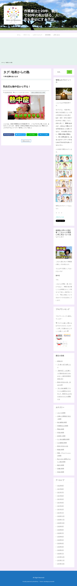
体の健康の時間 (62, 422)
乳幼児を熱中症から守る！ (17, 86)
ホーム (18, 35)
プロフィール (26, 35)
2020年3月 (60, 547)
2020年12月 (60, 516)
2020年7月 (60, 533)
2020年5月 (60, 540)
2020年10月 (60, 523)
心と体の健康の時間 (63, 439)
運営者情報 (47, 35)
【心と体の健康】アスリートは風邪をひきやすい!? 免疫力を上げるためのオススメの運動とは (64, 393)
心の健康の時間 (62, 443)
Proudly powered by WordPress (30, 581)
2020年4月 (60, 543)
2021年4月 (60, 502)
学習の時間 (60, 432)
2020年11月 (60, 519)
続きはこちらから (27, 141)
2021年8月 (60, 489)
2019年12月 (60, 557)
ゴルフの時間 (61, 413)
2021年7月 (60, 492)
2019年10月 (60, 564)
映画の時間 (60, 449)
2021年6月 (60, 496)
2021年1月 (60, 513)
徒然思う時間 (61, 436)
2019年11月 (60, 560)
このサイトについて (37, 35)
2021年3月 (60, 506)
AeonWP (52, 581)
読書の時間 (60, 468)
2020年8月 (60, 530)
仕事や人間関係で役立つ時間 (38, 92)
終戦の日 (60, 361)
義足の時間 (60, 465)
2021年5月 (60, 499)
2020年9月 (60, 526)
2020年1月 (60, 553)
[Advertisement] (38, 48)
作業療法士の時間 (62, 426)
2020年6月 (60, 536)
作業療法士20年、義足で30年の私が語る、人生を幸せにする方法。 (41, 15)
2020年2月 (60, 550)
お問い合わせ (56, 35)
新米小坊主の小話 (62, 446)
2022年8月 (60, 486)
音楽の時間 (60, 472)
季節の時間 (60, 429)
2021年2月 (60, 509)
